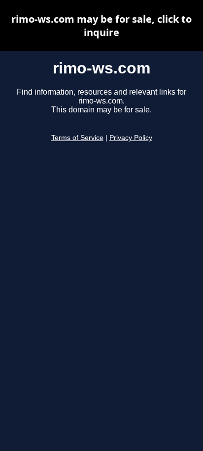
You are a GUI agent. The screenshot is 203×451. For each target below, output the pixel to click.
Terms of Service (77, 137)
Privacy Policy (130, 137)
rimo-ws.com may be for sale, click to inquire (101, 25)
